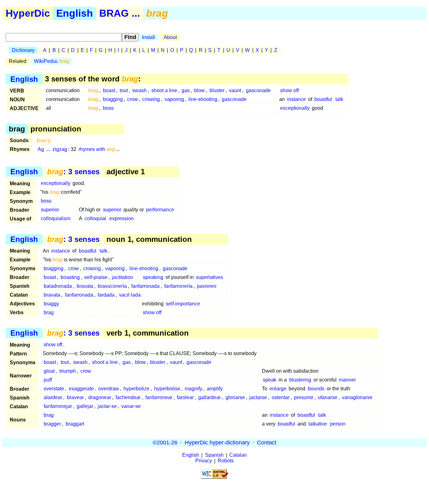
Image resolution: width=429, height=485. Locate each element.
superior (50, 209)
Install (148, 37)
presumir (303, 397)
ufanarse (327, 397)
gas (186, 90)
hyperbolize (136, 388)
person (337, 423)
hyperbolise (167, 388)
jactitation (122, 277)
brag (49, 312)
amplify (215, 388)
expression (121, 218)
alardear (53, 397)
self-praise (95, 277)
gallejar (85, 406)
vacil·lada (130, 295)
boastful (323, 99)
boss (108, 108)
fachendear (128, 397)
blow (199, 90)
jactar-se (107, 406)
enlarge (277, 388)
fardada (106, 295)
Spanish (214, 455)
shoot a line (164, 90)
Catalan (238, 455)
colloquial (95, 218)
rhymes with (97, 149)
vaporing (174, 99)
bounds (316, 388)
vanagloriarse (357, 397)
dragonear (99, 397)
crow (132, 99)
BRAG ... (119, 13)
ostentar (281, 397)
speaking (153, 277)
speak (269, 379)
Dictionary (23, 50)
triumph (67, 371)
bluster (217, 90)
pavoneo (206, 286)
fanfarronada (145, 286)
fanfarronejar (58, 406)
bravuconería (112, 286)
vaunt (235, 90)
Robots (226, 461)
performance (160, 209)
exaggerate (81, 388)
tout (124, 90)
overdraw (108, 388)
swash (139, 90)
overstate (54, 388)
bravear (75, 397)
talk (339, 99)
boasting (70, 277)
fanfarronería (178, 286)
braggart (75, 423)
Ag (41, 149)
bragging (113, 99)
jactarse (258, 397)
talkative (317, 423)
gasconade (258, 90)
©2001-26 (165, 442)
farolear (185, 397)
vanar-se (131, 406)
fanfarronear (158, 397)
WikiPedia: (51, 61)
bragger (52, 423)
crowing (151, 99)
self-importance (183, 303)
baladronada (58, 286)
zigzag (59, 149)
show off (289, 90)
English (74, 13)
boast (109, 90)
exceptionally (295, 108)
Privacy (203, 461)
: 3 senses (73, 171)
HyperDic (28, 13)
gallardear (209, 397)
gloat (49, 371)
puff (48, 379)
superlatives (209, 277)
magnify (193, 388)
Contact (266, 442)
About (170, 37)
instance (296, 99)
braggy (51, 303)
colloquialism (55, 218)
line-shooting (202, 99)
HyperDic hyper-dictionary (217, 442)
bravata (85, 286)
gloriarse (235, 397)
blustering (300, 379)
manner (347, 379)
